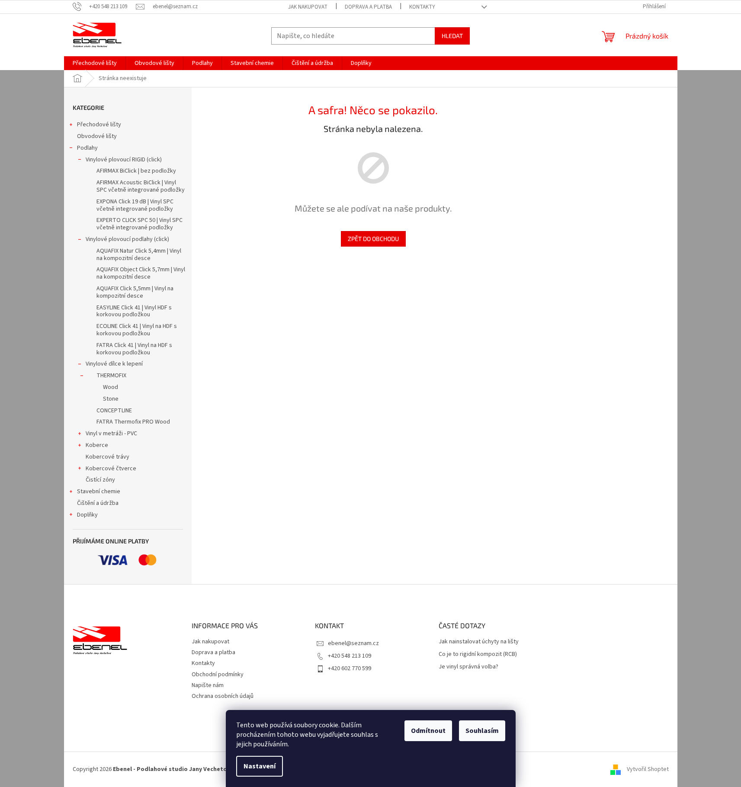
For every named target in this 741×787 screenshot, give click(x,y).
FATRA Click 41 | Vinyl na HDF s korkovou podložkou (134, 349)
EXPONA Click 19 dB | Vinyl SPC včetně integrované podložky (134, 205)
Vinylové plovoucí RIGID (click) (124, 159)
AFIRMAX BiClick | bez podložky (136, 171)
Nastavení (260, 766)
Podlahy (87, 148)
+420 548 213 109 (349, 656)
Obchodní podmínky (218, 674)
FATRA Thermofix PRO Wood (133, 422)
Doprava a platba (368, 7)
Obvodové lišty (97, 136)
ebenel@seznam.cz (353, 643)
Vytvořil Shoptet (648, 769)
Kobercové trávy (107, 457)
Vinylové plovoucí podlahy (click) (127, 239)
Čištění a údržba (98, 503)
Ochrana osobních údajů (222, 696)
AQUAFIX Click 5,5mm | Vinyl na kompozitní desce (134, 292)
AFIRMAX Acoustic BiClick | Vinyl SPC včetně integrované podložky (140, 186)
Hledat (452, 35)
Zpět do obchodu (373, 238)
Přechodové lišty (99, 124)
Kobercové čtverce (111, 468)
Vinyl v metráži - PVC (111, 433)
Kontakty (422, 7)
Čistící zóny (100, 479)
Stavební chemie (98, 491)
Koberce (97, 445)
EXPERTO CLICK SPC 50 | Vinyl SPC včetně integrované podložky (139, 224)
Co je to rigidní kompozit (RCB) (478, 654)
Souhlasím (482, 731)
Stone (111, 399)
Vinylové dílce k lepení (114, 364)
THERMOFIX (111, 375)
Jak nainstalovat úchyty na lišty (479, 642)
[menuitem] (94, 63)
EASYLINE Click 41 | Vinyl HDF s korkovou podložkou (134, 311)
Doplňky (87, 515)
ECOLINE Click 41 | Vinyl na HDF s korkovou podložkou (136, 330)
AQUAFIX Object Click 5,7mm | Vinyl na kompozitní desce (140, 273)
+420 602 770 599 (349, 668)
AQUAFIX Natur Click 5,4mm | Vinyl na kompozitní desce (138, 255)
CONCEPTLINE (114, 410)
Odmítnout (428, 731)
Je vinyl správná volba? (468, 667)
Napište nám (208, 685)
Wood (110, 387)
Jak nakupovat (307, 7)
